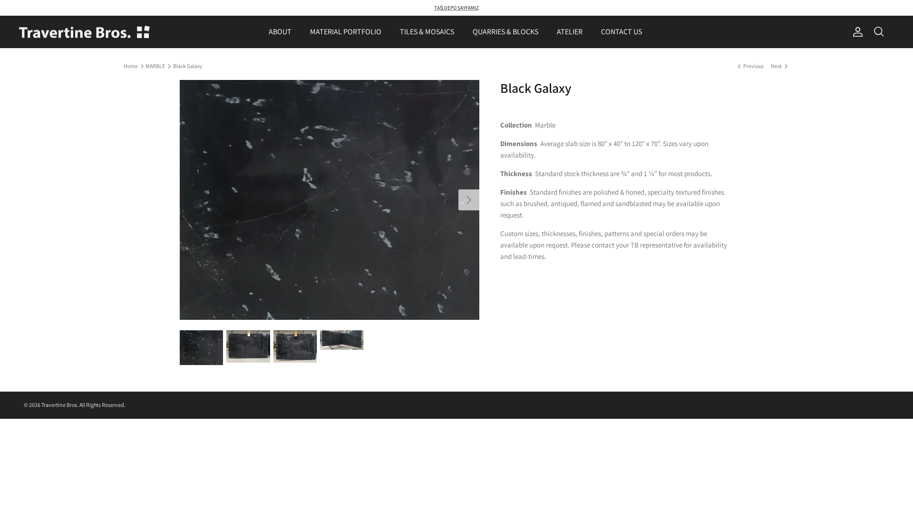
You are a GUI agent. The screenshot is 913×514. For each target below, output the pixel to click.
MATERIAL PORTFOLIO (345, 32)
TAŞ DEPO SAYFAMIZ (456, 7)
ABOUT (280, 32)
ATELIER (570, 32)
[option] (329, 200)
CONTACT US (621, 32)
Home (131, 65)
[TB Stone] (84, 32)
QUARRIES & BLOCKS (505, 32)
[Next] (468, 199)
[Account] (856, 32)
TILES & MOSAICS (427, 32)
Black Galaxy (188, 65)
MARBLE (155, 65)
